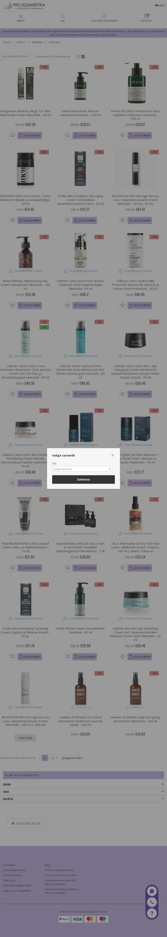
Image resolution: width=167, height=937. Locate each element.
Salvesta (83, 479)
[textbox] (82, 469)
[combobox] (83, 468)
